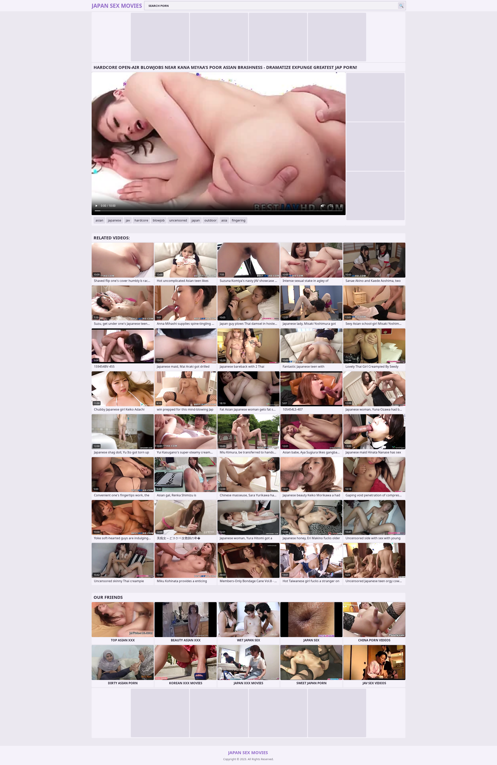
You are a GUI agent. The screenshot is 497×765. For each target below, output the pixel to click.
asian (99, 220)
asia (224, 220)
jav (128, 220)
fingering (238, 220)
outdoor (210, 220)
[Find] (401, 5)
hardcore (141, 220)
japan (196, 220)
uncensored (178, 220)
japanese (114, 220)
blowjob (159, 220)
